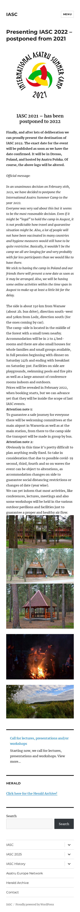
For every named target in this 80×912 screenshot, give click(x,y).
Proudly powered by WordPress (35, 904)
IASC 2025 (14, 854)
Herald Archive (17, 883)
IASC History (15, 864)
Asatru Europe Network (24, 873)
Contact (12, 892)
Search (11, 816)
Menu (67, 14)
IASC (11, 14)
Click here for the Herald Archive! (31, 793)
